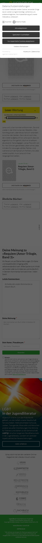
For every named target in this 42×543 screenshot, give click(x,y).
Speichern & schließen (21, 34)
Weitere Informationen (21, 46)
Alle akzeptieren (21, 28)
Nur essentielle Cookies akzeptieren (21, 41)
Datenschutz (36, 51)
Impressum (27, 51)
